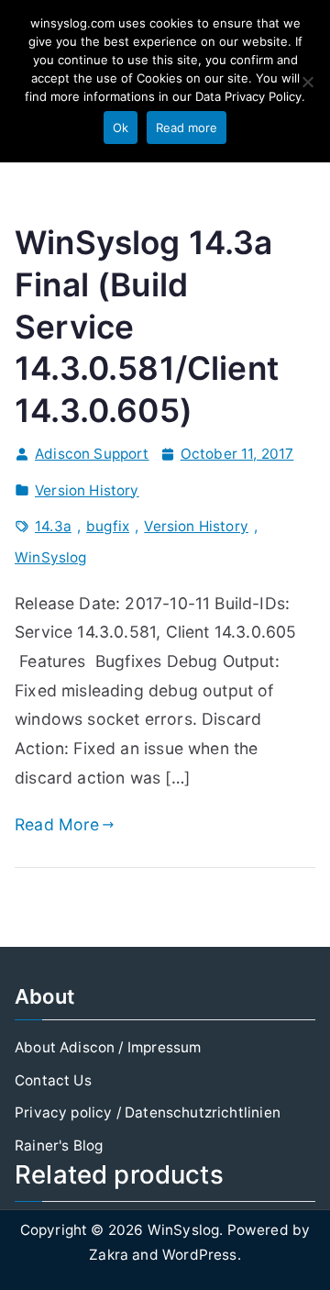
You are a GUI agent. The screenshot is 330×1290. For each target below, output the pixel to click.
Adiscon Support (92, 453)
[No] (307, 81)
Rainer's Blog (59, 1145)
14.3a (53, 526)
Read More (57, 824)
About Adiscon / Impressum (108, 1047)
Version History (87, 490)
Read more (186, 127)
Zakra (108, 1254)
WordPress (199, 1254)
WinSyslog (51, 557)
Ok (120, 127)
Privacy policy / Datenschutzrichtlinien (147, 1112)
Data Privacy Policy (248, 96)
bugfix (107, 526)
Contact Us (53, 1080)
